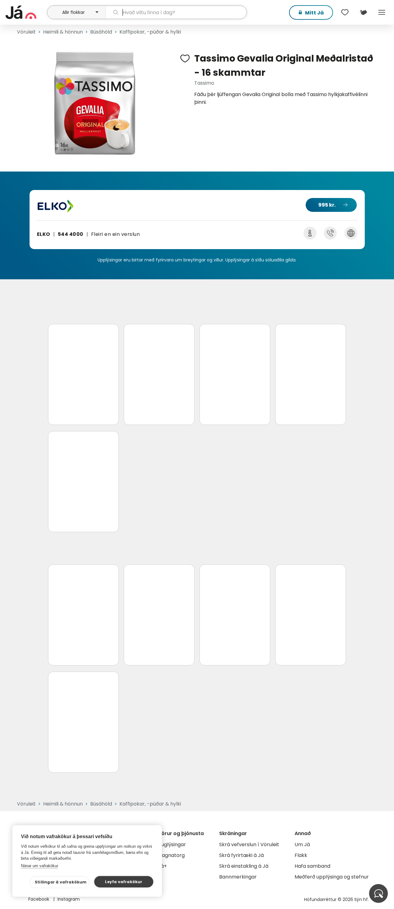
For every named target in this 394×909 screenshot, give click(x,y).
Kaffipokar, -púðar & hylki (150, 31)
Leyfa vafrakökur (123, 881)
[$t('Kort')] (363, 12)
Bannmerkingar (238, 876)
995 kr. (327, 204)
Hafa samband (312, 866)
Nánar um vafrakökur (39, 865)
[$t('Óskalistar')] (345, 12)
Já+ (162, 866)
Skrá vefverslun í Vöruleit (249, 844)
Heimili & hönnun (63, 31)
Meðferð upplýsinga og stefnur (332, 876)
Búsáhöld (101, 31)
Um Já (302, 844)
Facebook (39, 899)
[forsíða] (26, 12)
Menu (381, 12)
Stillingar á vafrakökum (61, 882)
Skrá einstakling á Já (243, 866)
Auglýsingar (172, 844)
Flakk (301, 855)
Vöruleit (26, 31)
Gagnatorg (171, 855)
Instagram (69, 899)
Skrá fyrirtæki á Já (241, 855)
